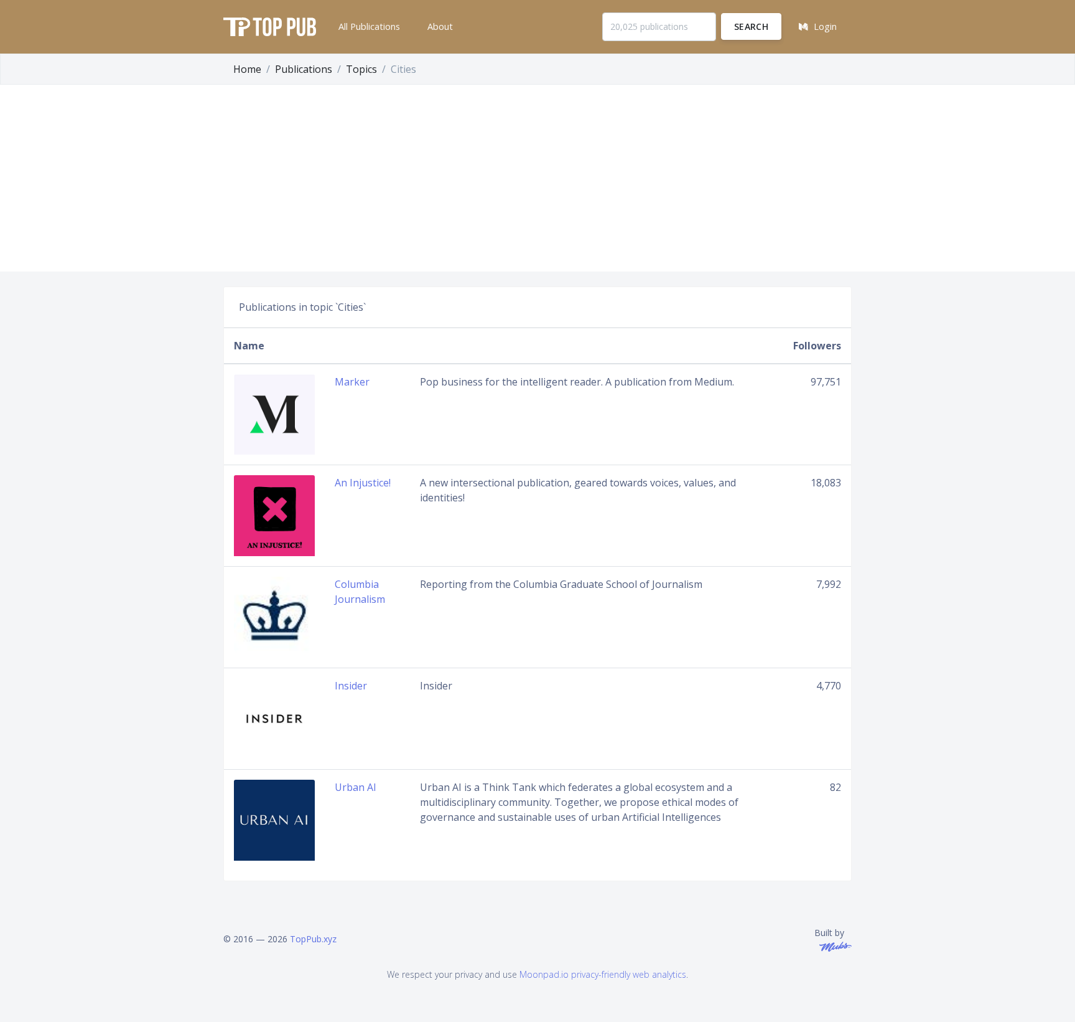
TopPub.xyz (313, 939)
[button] (368, 27)
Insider (351, 686)
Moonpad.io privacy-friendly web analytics (602, 974)
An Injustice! (363, 483)
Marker (352, 382)
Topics (361, 69)
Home (247, 69)
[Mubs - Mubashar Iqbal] (833, 946)
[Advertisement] (537, 178)
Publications (303, 69)
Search (751, 26)
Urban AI (355, 787)
